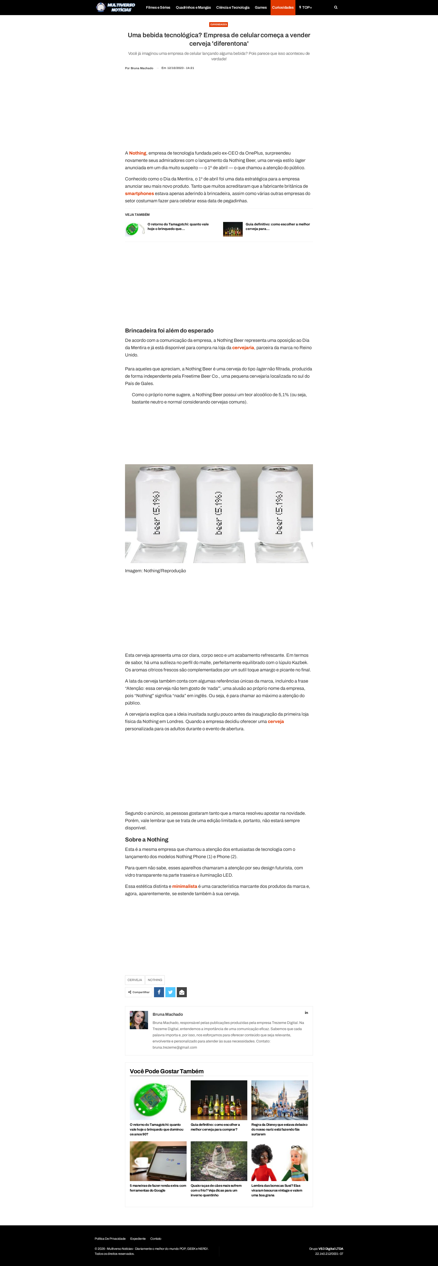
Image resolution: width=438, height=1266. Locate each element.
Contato (155, 1238)
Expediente (138, 1238)
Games (261, 7)
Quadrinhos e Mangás (193, 7)
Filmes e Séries (158, 7)
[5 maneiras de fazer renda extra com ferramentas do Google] (158, 1161)
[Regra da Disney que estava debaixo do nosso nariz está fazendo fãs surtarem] (279, 1100)
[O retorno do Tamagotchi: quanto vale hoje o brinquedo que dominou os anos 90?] (135, 229)
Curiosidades (283, 7)
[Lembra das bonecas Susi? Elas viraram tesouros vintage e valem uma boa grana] (279, 1161)
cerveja (276, 721)
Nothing (137, 153)
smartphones (139, 193)
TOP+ (307, 7)
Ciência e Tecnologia (232, 7)
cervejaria (243, 347)
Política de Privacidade (110, 1238)
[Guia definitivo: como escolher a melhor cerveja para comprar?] (233, 229)
